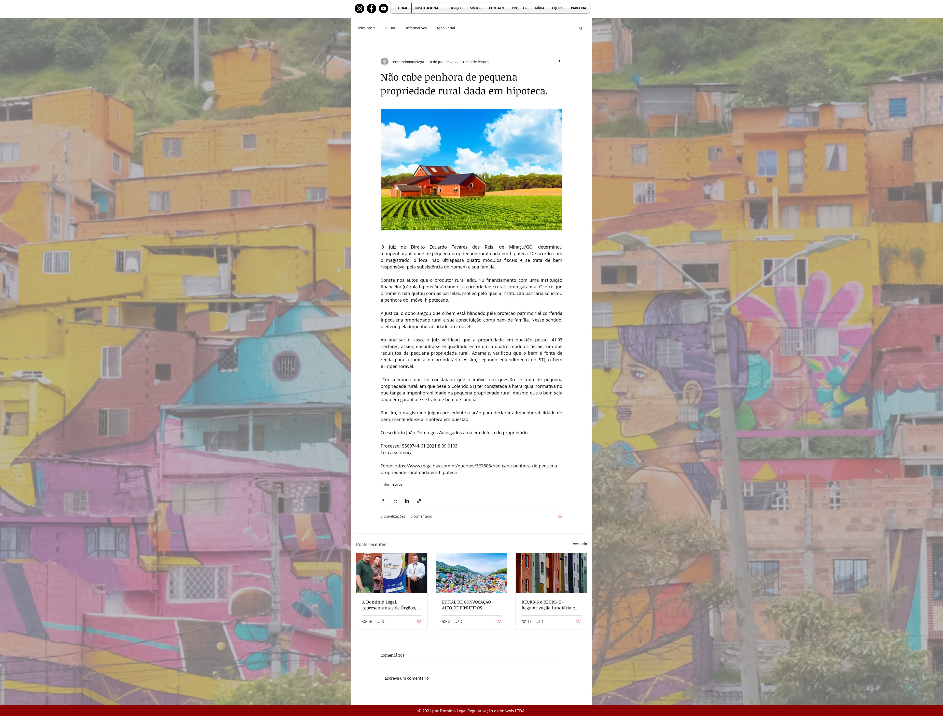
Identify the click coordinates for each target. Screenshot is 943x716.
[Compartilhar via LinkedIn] (407, 501)
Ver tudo (580, 543)
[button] (580, 28)
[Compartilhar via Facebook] (383, 501)
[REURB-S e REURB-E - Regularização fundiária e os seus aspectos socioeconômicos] (551, 573)
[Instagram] (359, 8)
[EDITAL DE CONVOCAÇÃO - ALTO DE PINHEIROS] (471, 573)
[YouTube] (383, 8)
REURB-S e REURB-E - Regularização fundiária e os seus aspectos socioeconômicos (548, 605)
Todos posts (365, 28)
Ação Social (446, 28)
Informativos (416, 28)
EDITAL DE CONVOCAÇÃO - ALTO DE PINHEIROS (468, 605)
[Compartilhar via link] (419, 501)
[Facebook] (371, 8)
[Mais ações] (559, 62)
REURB (390, 28)
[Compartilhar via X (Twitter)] (395, 501)
